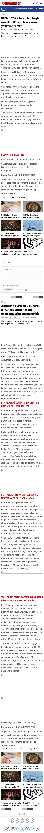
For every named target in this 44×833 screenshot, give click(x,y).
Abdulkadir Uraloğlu (9, 749)
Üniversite (21, 198)
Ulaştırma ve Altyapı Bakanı (29, 749)
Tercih (12, 198)
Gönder (8, 290)
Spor (4, 198)
